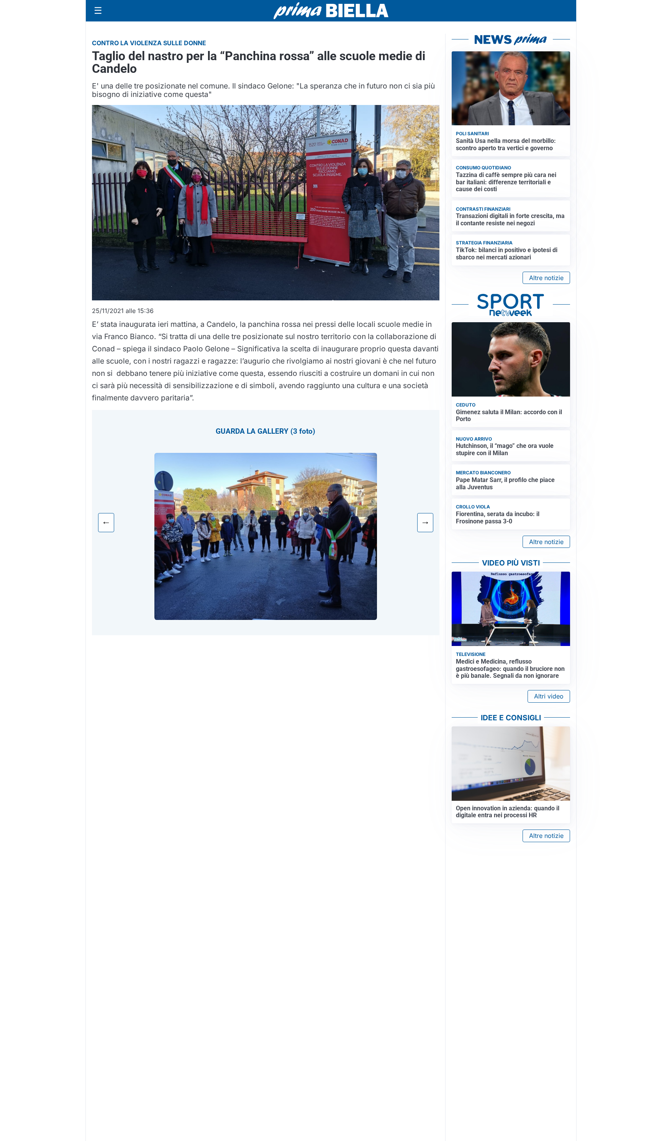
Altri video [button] (549, 696)
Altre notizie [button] (546, 278)
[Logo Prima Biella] (331, 10)
